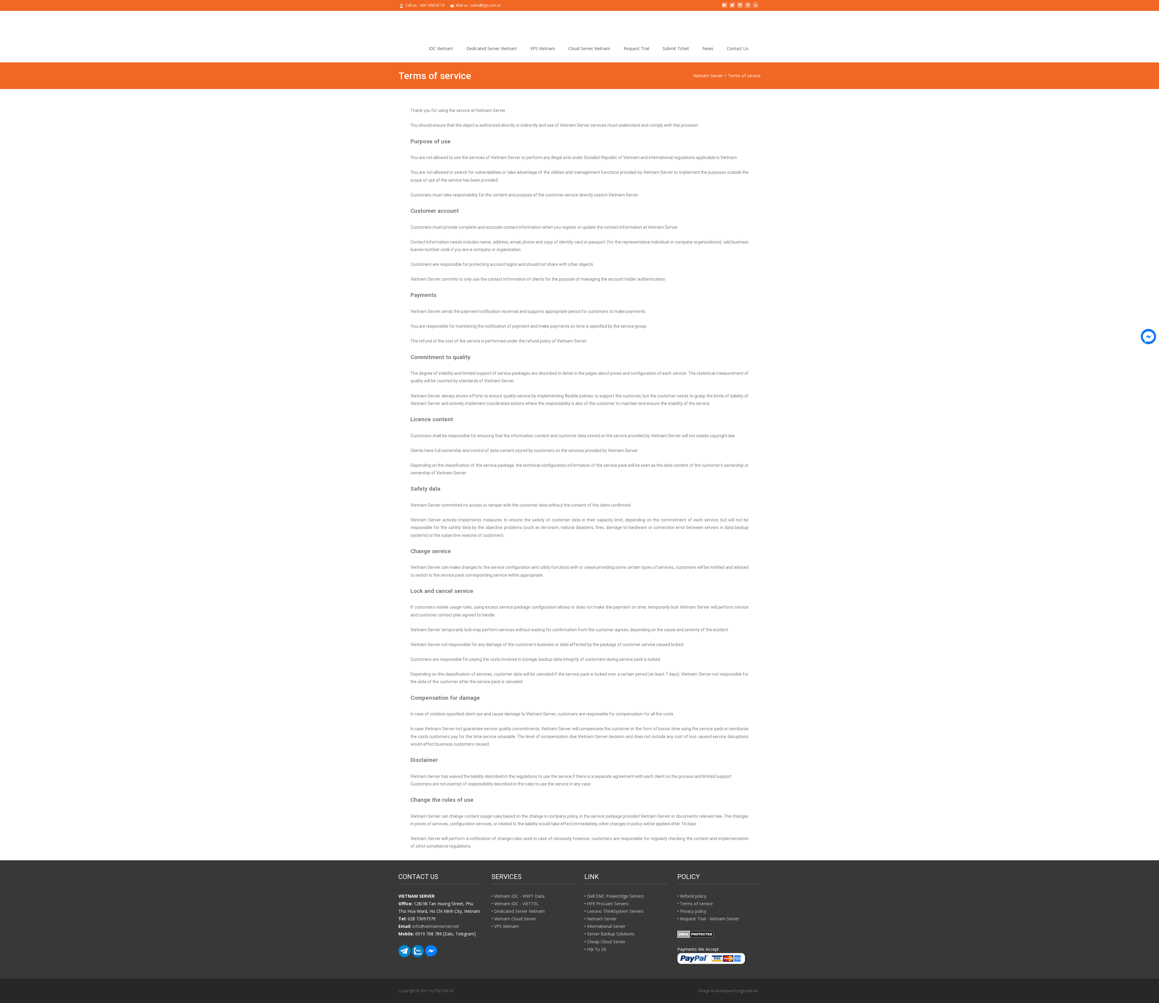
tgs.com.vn (748, 990)
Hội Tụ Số (596, 949)
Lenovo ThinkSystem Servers (615, 911)
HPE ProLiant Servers (608, 903)
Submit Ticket (676, 48)
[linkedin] (756, 7)
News (708, 48)
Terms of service (696, 903)
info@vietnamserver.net (436, 926)
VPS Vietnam (542, 48)
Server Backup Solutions (610, 934)
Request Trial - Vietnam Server (709, 919)
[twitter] (732, 7)
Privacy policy (693, 911)
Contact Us (738, 48)
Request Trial (636, 48)
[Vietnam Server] (423, 23)
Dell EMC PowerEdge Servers (615, 896)
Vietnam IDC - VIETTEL (516, 903)
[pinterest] (748, 7)
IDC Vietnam (441, 48)
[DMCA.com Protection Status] (695, 933)
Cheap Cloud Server (606, 941)
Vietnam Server (602, 919)
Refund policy (693, 896)
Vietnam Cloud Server (515, 919)
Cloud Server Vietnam (589, 48)
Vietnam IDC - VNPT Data (519, 896)
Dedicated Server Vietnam (491, 48)
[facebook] (724, 7)
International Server (606, 926)
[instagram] (740, 7)
